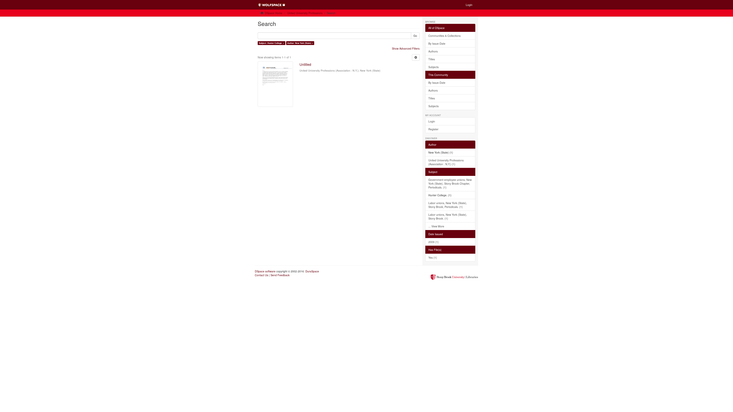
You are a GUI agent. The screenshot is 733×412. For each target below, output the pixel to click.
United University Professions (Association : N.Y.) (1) (446, 162)
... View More (436, 226)
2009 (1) (433, 242)
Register (433, 129)
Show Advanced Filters (406, 48)
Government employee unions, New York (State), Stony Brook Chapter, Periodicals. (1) (450, 183)
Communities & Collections (444, 36)
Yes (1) (432, 257)
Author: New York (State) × (300, 43)
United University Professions (305, 13)
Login (431, 121)
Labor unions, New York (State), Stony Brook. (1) (447, 216)
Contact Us (261, 275)
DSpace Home (273, 13)
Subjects (433, 67)
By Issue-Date (436, 43)
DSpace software (265, 271)
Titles (431, 59)
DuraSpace (312, 271)
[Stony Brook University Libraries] (454, 277)
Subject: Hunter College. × (271, 43)
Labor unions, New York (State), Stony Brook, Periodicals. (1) (447, 205)
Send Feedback (280, 275)
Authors (433, 51)
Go (415, 36)
